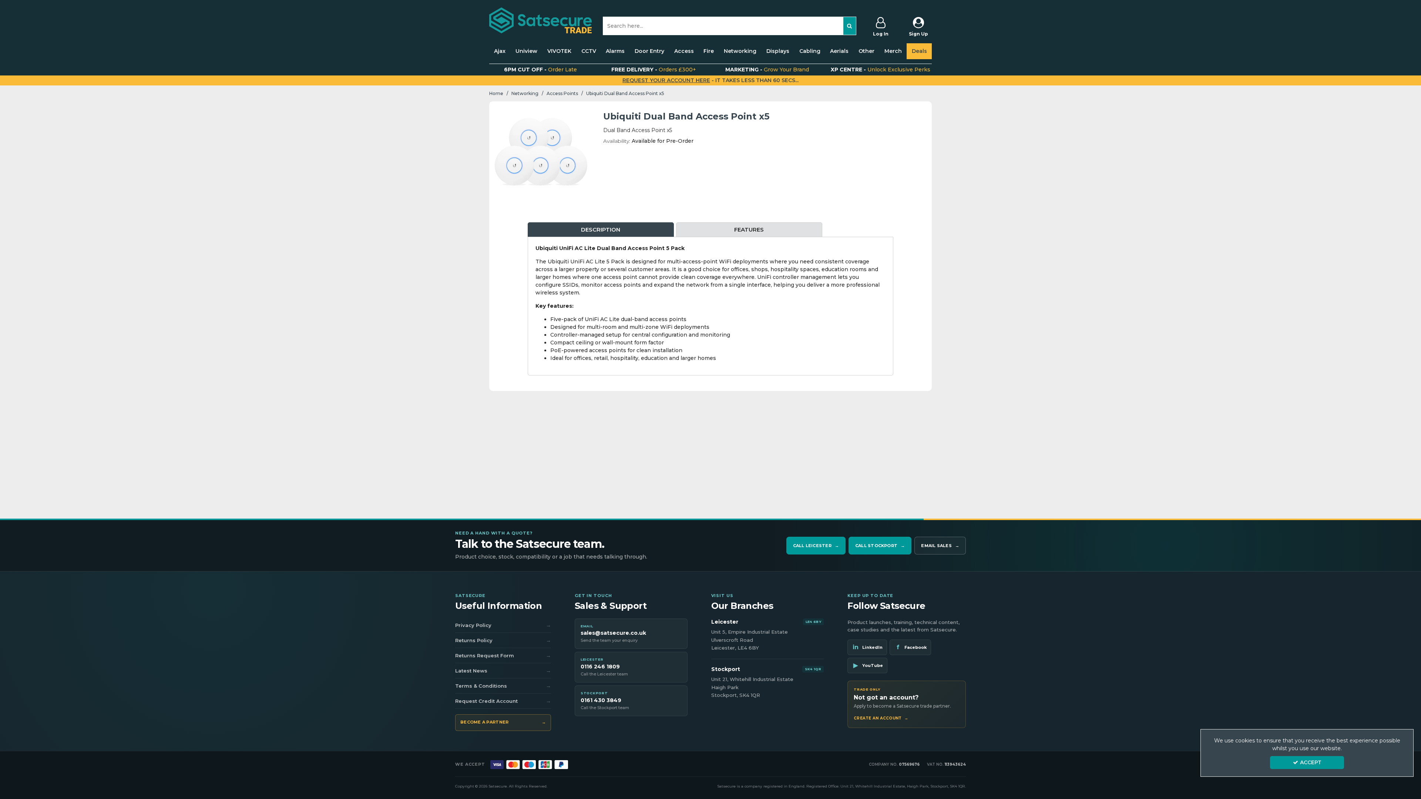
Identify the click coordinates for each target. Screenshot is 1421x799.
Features (749, 229)
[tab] (601, 229)
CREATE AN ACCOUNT (881, 718)
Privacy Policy (503, 625)
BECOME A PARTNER (503, 722)
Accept (1310, 762)
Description (600, 229)
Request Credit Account (503, 701)
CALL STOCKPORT (880, 545)
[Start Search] (849, 26)
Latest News (503, 670)
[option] (541, 153)
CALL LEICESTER (816, 545)
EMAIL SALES (940, 545)
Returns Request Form (503, 655)
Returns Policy (503, 640)
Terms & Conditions (503, 685)
